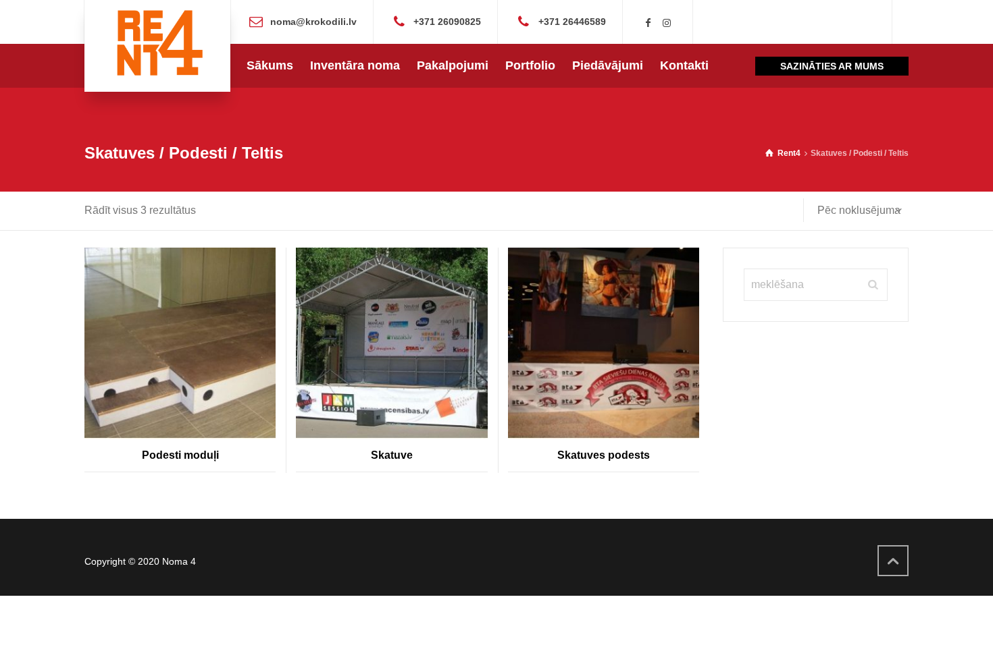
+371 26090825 (447, 21)
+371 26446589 (572, 21)
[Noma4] (157, 46)
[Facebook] (648, 23)
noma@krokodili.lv (313, 21)
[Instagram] (666, 23)
